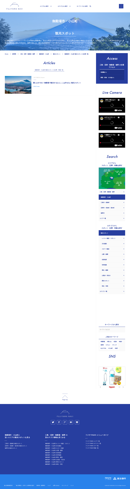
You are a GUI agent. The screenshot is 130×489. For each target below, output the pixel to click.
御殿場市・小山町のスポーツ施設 (54, 448)
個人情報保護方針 (8, 485)
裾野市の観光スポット (11, 448)
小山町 (111, 348)
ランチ (115, 345)
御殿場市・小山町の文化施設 (53, 445)
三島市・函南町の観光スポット (13, 443)
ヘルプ (49, 485)
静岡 (102, 345)
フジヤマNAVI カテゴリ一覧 (93, 443)
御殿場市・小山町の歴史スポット (54, 461)
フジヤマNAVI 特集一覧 (92, 448)
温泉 (115, 341)
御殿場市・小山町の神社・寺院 (54, 464)
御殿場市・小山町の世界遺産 (53, 455)
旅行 (116, 348)
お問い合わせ (56, 485)
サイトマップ (65, 485)
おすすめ (103, 348)
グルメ (108, 345)
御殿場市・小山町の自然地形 (53, 452)
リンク (72, 485)
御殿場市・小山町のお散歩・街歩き (55, 459)
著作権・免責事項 (41, 485)
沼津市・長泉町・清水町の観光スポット (16, 445)
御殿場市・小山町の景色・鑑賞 (54, 457)
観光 (121, 341)
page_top (65, 397)
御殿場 (103, 341)
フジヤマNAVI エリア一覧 (93, 441)
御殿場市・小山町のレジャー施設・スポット (57, 443)
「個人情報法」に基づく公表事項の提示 (24, 485)
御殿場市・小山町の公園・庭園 (54, 450)
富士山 (109, 341)
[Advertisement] (49, 111)
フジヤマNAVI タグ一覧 (92, 445)
